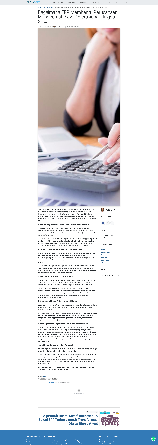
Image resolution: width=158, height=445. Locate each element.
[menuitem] (53, 2)
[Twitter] (108, 223)
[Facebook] (103, 223)
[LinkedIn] (112, 223)
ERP (49, 378)
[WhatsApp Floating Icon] (153, 439)
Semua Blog (41, 7)
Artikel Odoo (43, 378)
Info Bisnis (54, 378)
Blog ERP (50, 7)
